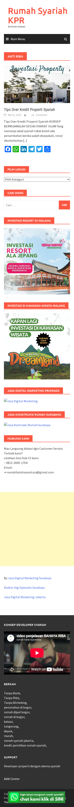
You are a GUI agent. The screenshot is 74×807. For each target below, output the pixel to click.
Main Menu (18, 39)
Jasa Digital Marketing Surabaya (29, 578)
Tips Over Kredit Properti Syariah (29, 109)
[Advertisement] (37, 529)
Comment (41, 115)
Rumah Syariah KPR (38, 15)
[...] (25, 140)
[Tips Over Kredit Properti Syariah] (37, 84)
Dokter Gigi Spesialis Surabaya (24, 587)
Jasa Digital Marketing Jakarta (25, 597)
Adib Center (12, 779)
